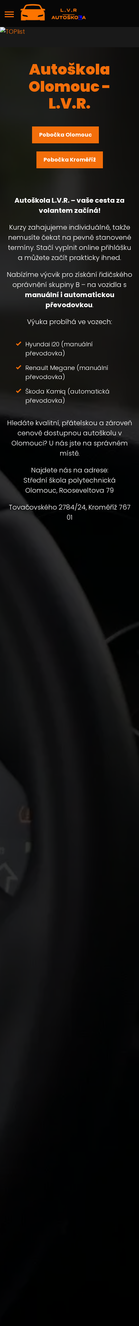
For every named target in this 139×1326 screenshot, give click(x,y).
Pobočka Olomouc (65, 135)
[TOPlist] (69, 37)
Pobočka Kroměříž (70, 160)
